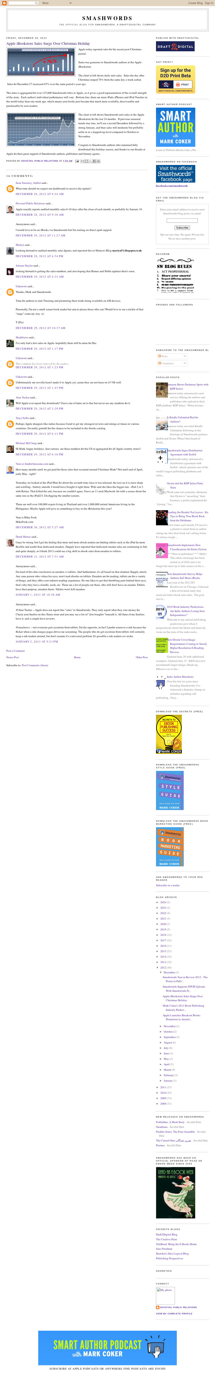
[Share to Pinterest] (98, 161)
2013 (163, 962)
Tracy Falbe (22, 418)
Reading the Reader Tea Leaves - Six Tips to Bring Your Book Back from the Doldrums (187, 516)
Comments (167, 363)
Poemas (160, 1145)
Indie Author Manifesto (180, 677)
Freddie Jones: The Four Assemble (175, 1131)
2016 (163, 946)
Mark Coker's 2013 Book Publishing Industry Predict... (183, 1008)
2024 (163, 902)
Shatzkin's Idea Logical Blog (172, 1253)
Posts (164, 356)
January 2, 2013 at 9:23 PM (37, 641)
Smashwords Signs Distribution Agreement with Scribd (184, 452)
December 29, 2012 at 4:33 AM (40, 276)
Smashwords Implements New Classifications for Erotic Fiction (187, 547)
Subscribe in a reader (168, 885)
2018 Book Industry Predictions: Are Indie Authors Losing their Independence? (186, 611)
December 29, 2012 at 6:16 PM (39, 454)
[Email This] (82, 161)
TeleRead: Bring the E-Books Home (176, 1244)
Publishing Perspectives (169, 1258)
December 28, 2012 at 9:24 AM (40, 194)
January (168, 1080)
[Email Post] (77, 161)
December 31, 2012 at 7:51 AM (40, 556)
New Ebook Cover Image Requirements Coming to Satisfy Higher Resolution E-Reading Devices (187, 646)
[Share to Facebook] (94, 161)
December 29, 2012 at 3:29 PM (39, 408)
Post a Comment (15, 651)
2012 (163, 967)
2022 (163, 913)
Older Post (142, 657)
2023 (163, 907)
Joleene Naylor (24, 265)
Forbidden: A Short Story (170, 1122)
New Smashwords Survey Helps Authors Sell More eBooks (184, 576)
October (168, 1031)
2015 (163, 951)
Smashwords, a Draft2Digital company (125, 24)
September (170, 1037)
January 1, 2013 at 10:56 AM (38, 594)
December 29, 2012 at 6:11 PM (39, 433)
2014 (163, 956)
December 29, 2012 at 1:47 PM (39, 388)
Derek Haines (23, 536)
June (167, 1053)
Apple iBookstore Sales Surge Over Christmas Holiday (183, 998)
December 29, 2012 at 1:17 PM (39, 348)
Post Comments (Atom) (35, 665)
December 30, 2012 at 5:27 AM (40, 527)
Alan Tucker (23, 397)
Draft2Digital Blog (166, 1234)
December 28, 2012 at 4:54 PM (39, 256)
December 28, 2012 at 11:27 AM (41, 235)
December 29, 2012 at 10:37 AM (41, 328)
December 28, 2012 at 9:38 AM (40, 214)
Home (77, 657)
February (169, 1075)
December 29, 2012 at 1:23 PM (39, 367)
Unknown (21, 286)
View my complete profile (174, 1313)
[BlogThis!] (86, 161)
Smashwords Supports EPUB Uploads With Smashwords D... (184, 989)
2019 (163, 929)
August (168, 1042)
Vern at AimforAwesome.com (32, 464)
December (170, 972)
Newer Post (12, 657)
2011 (163, 1087)
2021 (163, 918)
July (166, 1048)
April (167, 1064)
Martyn (20, 245)
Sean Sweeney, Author (28, 183)
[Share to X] (90, 161)
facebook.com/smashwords (172, 186)
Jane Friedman (164, 1249)
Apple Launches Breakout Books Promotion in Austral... (181, 1017)
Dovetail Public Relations (30, 203)
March (168, 1070)
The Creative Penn (166, 1239)
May (167, 1059)
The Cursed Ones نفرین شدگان (173, 1140)
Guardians (162, 1127)
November (170, 1026)
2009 (163, 1098)
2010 (163, 1093)
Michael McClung (26, 443)
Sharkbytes (22, 337)
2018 (163, 935)
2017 (163, 940)
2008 (163, 1103)
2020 (163, 924)
